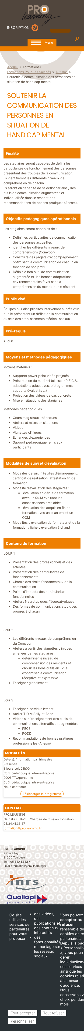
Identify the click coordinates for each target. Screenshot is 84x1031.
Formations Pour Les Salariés (29, 72)
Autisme (62, 72)
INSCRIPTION (18, 27)
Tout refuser (53, 1013)
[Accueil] (42, 15)
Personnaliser (22, 1021)
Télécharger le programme (42, 794)
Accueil (12, 67)
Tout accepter (23, 1013)
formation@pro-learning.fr (23, 828)
